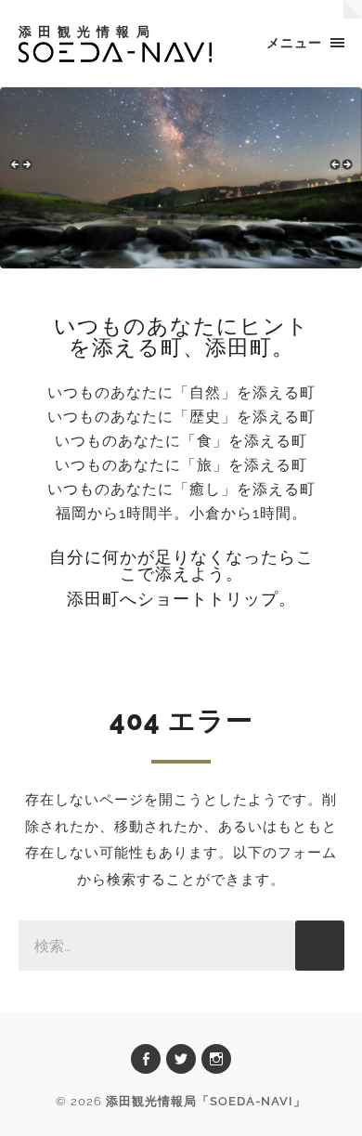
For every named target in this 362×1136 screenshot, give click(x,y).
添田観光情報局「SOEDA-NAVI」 (206, 1101)
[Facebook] (146, 1059)
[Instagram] (216, 1059)
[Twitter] (181, 1059)
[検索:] (181, 946)
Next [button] (339, 173)
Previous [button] (23, 173)
